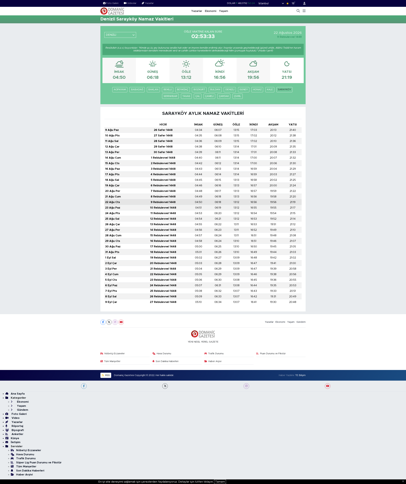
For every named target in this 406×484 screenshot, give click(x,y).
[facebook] (84, 386)
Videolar (131, 3)
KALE (270, 89)
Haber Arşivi (214, 361)
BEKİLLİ (168, 89)
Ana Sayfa (18, 393)
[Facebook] (103, 322)
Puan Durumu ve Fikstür (273, 353)
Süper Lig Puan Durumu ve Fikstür (39, 462)
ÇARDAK (224, 96)
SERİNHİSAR (170, 96)
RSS (107, 375)
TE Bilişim (300, 375)
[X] (109, 322)
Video (15, 418)
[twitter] (165, 386)
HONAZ (257, 89)
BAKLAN (153, 89)
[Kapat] (404, 481)
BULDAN (215, 89)
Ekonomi (210, 11)
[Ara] (298, 11)
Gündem (301, 322)
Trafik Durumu (216, 353)
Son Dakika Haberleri (167, 361)
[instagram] (246, 386)
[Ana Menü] (304, 11)
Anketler (17, 434)
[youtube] (327, 386)
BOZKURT (199, 89)
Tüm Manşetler (112, 361)
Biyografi (17, 430)
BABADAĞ (137, 89)
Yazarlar (149, 3)
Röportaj (17, 426)
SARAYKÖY (284, 89)
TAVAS (186, 96)
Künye (15, 438)
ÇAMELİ (209, 96)
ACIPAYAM (120, 89)
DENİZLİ (229, 89)
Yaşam (223, 11)
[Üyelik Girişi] (303, 3)
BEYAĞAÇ (182, 89)
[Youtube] (121, 322)
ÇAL (197, 96)
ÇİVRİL (237, 96)
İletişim (15, 442)
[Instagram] (115, 322)
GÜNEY (243, 89)
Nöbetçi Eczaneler (114, 353)
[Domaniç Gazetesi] (112, 10)
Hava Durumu (164, 353)
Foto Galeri (112, 3)
